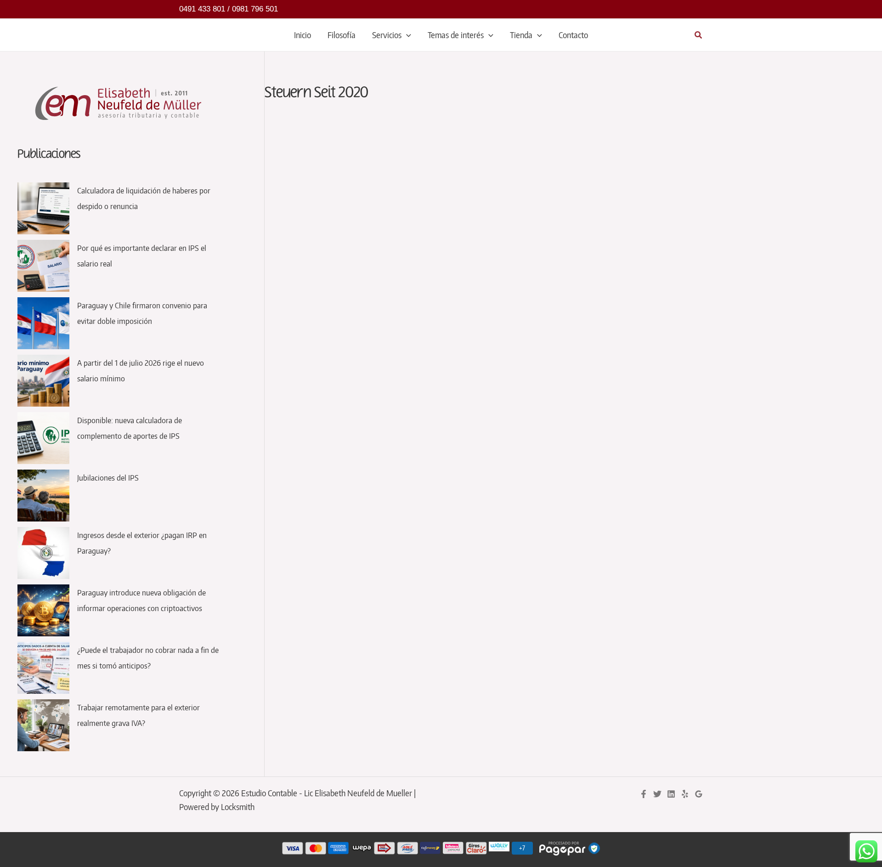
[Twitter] (657, 794)
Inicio (302, 34)
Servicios (386, 34)
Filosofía (342, 34)
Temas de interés (456, 34)
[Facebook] (643, 794)
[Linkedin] (671, 794)
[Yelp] (685, 794)
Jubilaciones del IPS (108, 477)
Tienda (521, 34)
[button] (406, 35)
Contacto (573, 34)
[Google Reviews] (699, 794)
